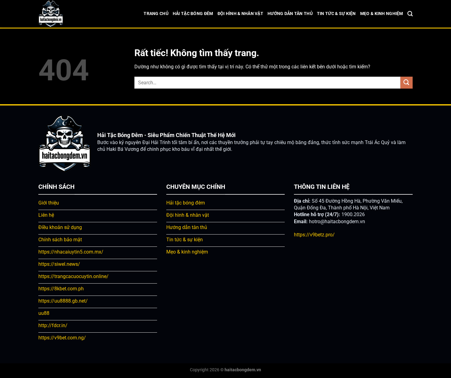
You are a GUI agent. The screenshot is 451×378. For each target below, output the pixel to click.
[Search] (410, 14)
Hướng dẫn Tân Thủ (290, 13)
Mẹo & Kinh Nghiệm (381, 13)
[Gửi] (406, 83)
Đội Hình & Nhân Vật (240, 13)
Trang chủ (156, 13)
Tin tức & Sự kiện (336, 13)
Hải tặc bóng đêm (193, 13)
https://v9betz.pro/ (314, 235)
